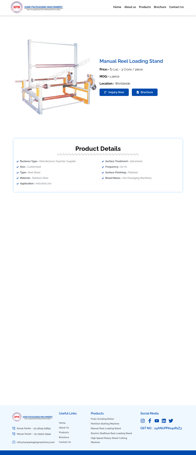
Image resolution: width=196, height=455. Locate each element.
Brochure (160, 7)
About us (130, 7)
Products (145, 7)
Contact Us (176, 7)
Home (117, 7)
